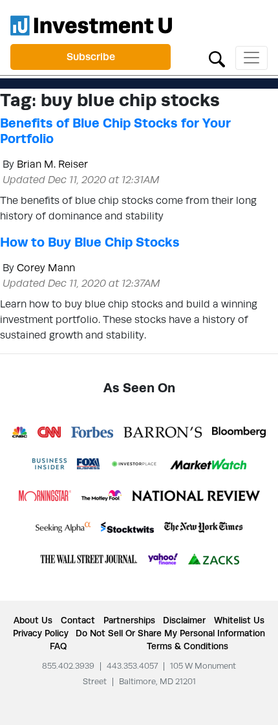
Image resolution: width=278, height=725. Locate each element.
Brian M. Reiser (52, 164)
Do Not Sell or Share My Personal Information (170, 633)
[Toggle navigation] (251, 58)
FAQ (58, 646)
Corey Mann (46, 268)
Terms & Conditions (187, 646)
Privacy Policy (41, 633)
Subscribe (91, 56)
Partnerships (129, 620)
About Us (33, 620)
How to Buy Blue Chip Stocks (90, 242)
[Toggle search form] (217, 58)
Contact (78, 620)
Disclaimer (184, 620)
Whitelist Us (239, 620)
